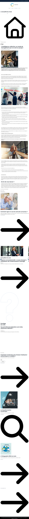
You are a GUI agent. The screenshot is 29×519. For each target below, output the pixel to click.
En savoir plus (15, 518)
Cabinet (10, 8)
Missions (12, 8)
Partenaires (16, 8)
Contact (19, 8)
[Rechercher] (7, 13)
